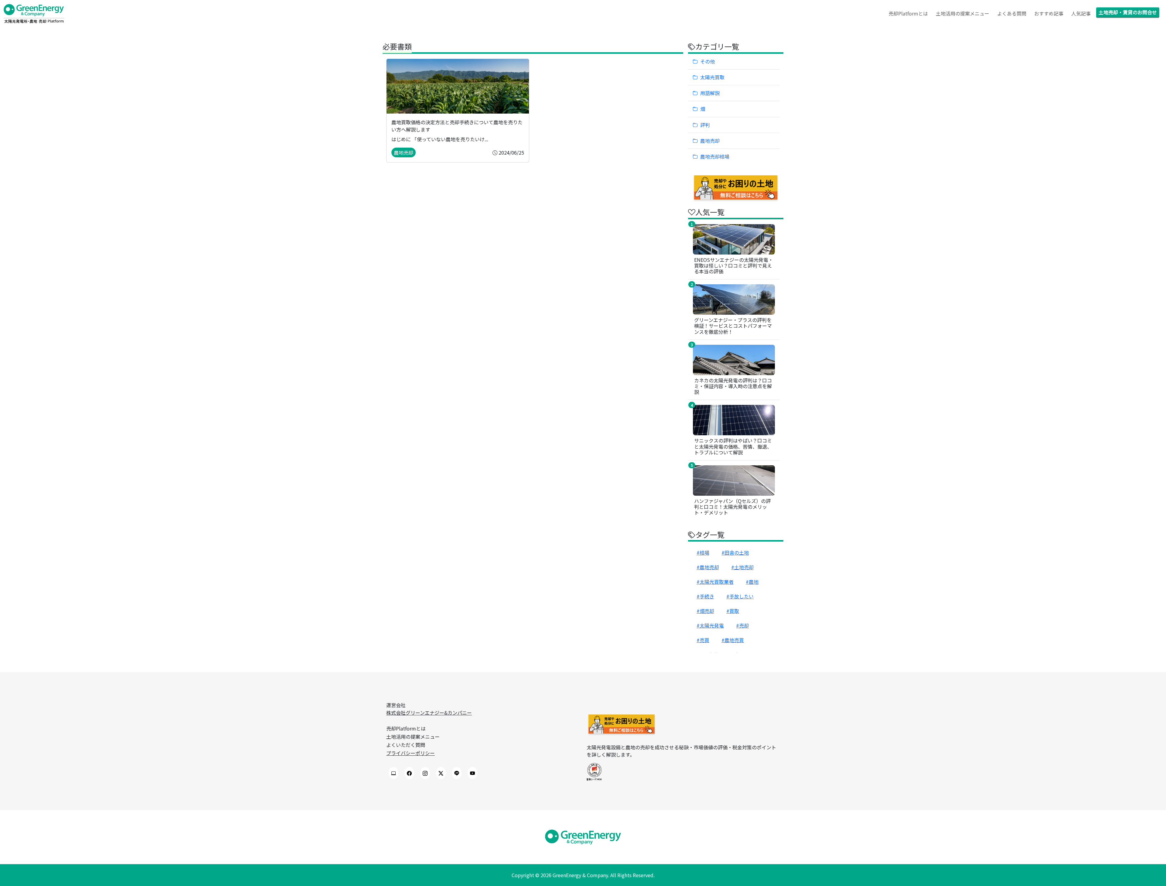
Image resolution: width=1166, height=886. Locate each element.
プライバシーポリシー (410, 753)
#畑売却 (705, 610)
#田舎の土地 (735, 552)
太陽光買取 (712, 77)
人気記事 (1081, 13)
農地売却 (710, 140)
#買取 (732, 610)
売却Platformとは (908, 13)
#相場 (703, 552)
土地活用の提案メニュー (962, 13)
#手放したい (740, 596)
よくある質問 (1011, 13)
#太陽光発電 (710, 625)
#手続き (705, 596)
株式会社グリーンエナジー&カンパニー (429, 712)
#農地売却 (708, 567)
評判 (705, 124)
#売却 (742, 625)
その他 (707, 61)
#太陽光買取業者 (715, 581)
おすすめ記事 (1048, 13)
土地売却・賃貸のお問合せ (1128, 12)
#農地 (752, 581)
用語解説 (710, 93)
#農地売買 (732, 640)
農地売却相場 (714, 156)
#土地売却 (742, 567)
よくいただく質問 (405, 744)
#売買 (703, 640)
